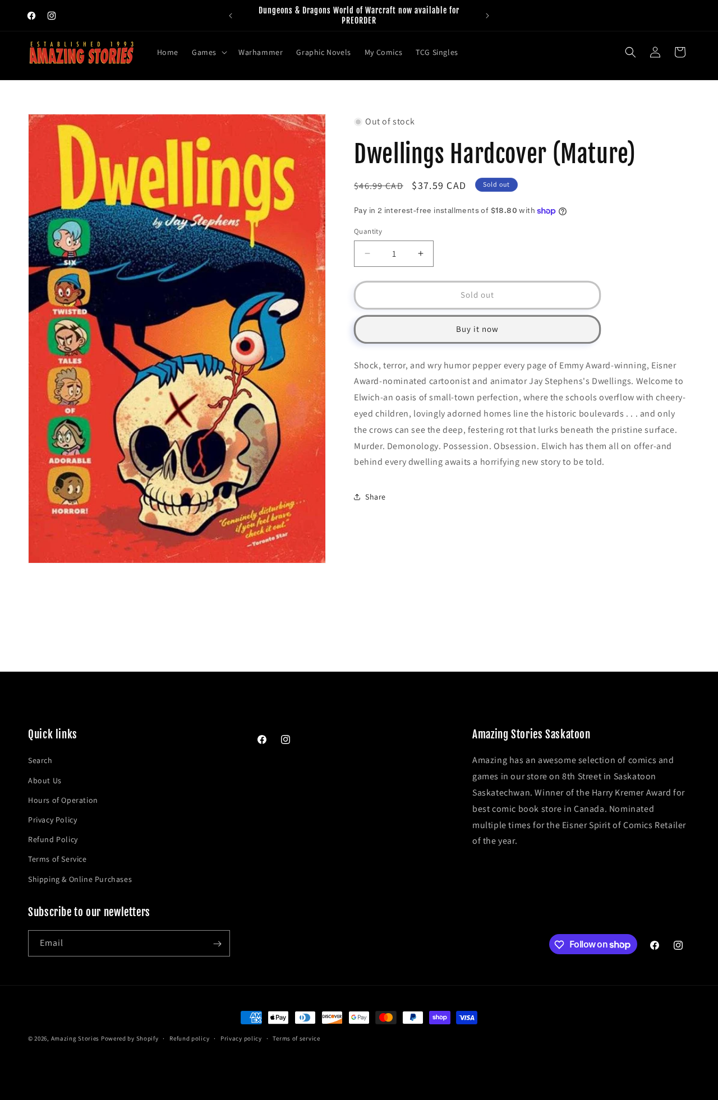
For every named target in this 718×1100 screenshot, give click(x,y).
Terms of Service (57, 859)
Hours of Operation (63, 799)
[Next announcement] (487, 15)
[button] (208, 52)
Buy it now (477, 328)
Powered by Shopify (130, 1038)
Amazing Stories (75, 1038)
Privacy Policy (52, 820)
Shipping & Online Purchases (80, 878)
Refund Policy (53, 839)
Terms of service (296, 1038)
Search (40, 760)
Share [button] (375, 497)
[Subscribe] (217, 944)
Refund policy (189, 1038)
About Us (45, 780)
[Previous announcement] (230, 15)
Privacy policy (241, 1038)
